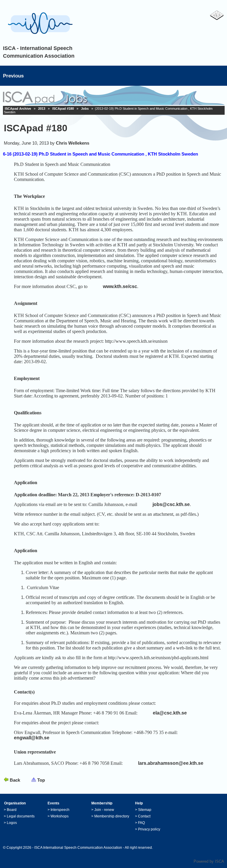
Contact (144, 816)
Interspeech (60, 810)
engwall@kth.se (31, 737)
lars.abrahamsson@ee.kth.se (170, 763)
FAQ (141, 823)
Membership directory (111, 816)
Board (12, 810)
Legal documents (21, 816)
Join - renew (104, 810)
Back (15, 780)
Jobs (85, 108)
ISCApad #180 (63, 108)
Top (41, 780)
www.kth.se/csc (120, 286)
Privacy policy (149, 829)
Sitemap (144, 810)
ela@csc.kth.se (170, 712)
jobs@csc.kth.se (171, 504)
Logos (12, 823)
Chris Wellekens (72, 143)
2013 (41, 108)
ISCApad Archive (18, 108)
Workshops (60, 816)
